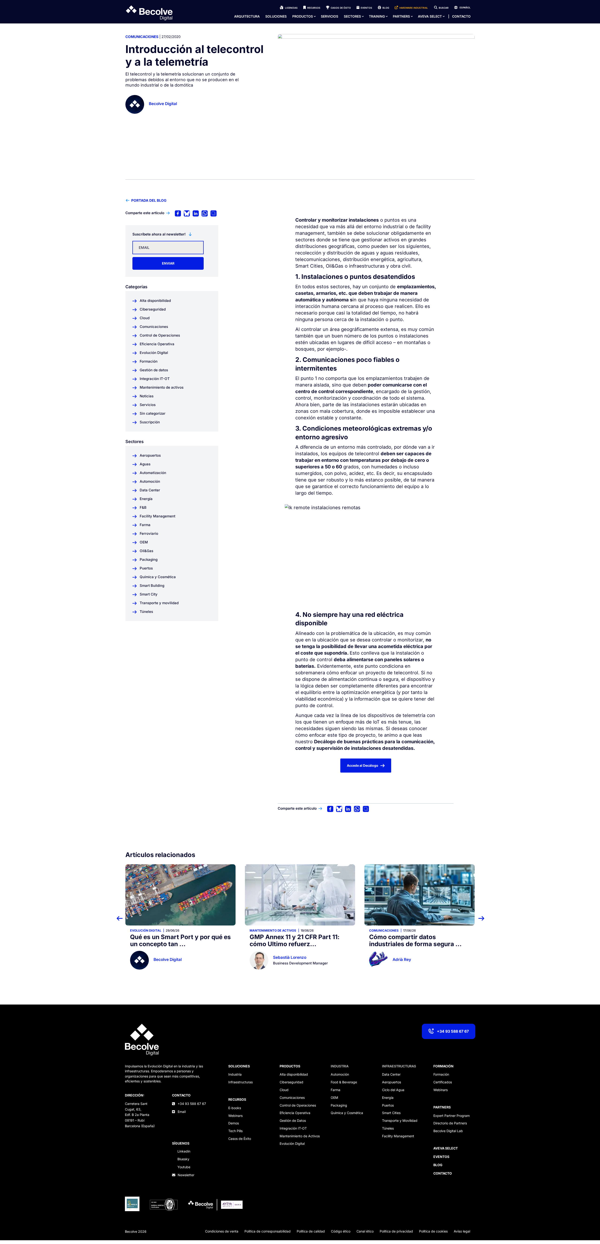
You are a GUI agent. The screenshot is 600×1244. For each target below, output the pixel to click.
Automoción (340, 1074)
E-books (234, 1108)
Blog (385, 7)
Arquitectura (247, 16)
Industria (235, 1074)
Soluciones (276, 16)
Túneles (388, 1128)
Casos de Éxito (341, 7)
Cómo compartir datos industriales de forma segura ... (296, 940)
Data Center (391, 1074)
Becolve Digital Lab (448, 1131)
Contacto (461, 16)
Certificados (442, 1082)
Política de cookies (433, 1231)
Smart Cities (391, 1113)
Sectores (352, 16)
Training (377, 16)
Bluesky (183, 1159)
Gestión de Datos (293, 1121)
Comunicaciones (141, 36)
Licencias (291, 7)
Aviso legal (462, 1231)
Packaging (339, 1105)
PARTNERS (442, 1107)
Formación (441, 1074)
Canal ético (365, 1231)
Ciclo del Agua (393, 1090)
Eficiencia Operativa (295, 1113)
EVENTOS (441, 1157)
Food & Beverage (344, 1082)
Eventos (366, 7)
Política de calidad (311, 1231)
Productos (302, 16)
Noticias (377, 930)
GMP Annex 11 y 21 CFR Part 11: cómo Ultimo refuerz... (175, 940)
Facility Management (398, 1136)
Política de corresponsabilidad (267, 1231)
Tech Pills (235, 1131)
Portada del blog (148, 200)
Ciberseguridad (291, 1082)
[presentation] (122, 918)
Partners (401, 16)
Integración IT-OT (293, 1128)
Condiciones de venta (221, 1231)
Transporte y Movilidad (399, 1121)
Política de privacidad (396, 1231)
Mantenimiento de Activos (300, 1136)
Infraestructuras (240, 1082)
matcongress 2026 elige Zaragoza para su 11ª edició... (412, 940)
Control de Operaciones (298, 1105)
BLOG (437, 1165)
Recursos (313, 7)
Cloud (284, 1090)
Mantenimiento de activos (153, 930)
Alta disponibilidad (294, 1074)
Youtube (183, 1167)
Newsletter (186, 1175)
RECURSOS (237, 1099)
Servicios (329, 16)
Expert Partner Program (451, 1116)
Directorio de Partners (450, 1123)
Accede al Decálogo (362, 765)
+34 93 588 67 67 (453, 1031)
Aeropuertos (391, 1082)
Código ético (340, 1231)
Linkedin (183, 1151)
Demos (233, 1123)
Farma (335, 1090)
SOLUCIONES (239, 1066)
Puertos (388, 1105)
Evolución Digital (292, 1143)
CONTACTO (181, 1095)
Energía (388, 1098)
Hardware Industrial (413, 7)
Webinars (235, 1116)
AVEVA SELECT (430, 16)
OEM (334, 1098)
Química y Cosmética (347, 1113)
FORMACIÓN (443, 1066)
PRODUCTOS (290, 1066)
